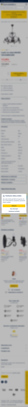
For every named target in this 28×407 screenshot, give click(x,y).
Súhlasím (14, 206)
